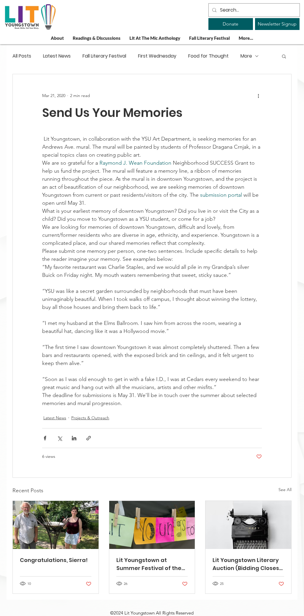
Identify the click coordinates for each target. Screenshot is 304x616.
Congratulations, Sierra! (54, 560)
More (246, 56)
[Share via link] (88, 438)
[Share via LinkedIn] (74, 438)
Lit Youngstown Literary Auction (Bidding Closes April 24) (246, 564)
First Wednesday (157, 56)
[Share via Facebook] (45, 438)
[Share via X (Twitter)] (59, 438)
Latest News (57, 56)
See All (285, 489)
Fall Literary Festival (104, 56)
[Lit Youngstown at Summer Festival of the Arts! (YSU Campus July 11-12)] (152, 525)
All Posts (21, 56)
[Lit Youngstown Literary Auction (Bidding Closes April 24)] (248, 525)
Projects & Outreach (90, 417)
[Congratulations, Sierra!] (56, 525)
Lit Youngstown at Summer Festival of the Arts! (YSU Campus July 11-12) (148, 564)
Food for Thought (208, 56)
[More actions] (258, 95)
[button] (284, 56)
